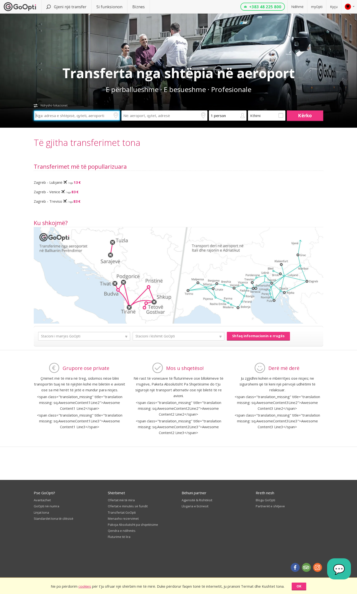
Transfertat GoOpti (122, 512)
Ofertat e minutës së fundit (128, 506)
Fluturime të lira (119, 537)
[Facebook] (295, 567)
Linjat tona (41, 512)
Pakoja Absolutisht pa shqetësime (133, 524)
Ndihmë (297, 6)
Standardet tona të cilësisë (53, 518)
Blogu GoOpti (265, 500)
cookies (84, 586)
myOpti (317, 6)
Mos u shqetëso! (185, 368)
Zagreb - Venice (56, 191)
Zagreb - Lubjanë (57, 182)
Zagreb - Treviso (57, 201)
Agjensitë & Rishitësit (197, 500)
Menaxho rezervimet (123, 518)
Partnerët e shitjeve (270, 506)
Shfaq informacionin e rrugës (258, 336)
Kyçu (334, 6)
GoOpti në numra (46, 506)
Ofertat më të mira (121, 500)
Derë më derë (283, 368)
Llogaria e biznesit (195, 506)
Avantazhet (42, 500)
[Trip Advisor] (306, 567)
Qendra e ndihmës (122, 530)
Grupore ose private (86, 368)
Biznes (138, 6)
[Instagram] (317, 567)
